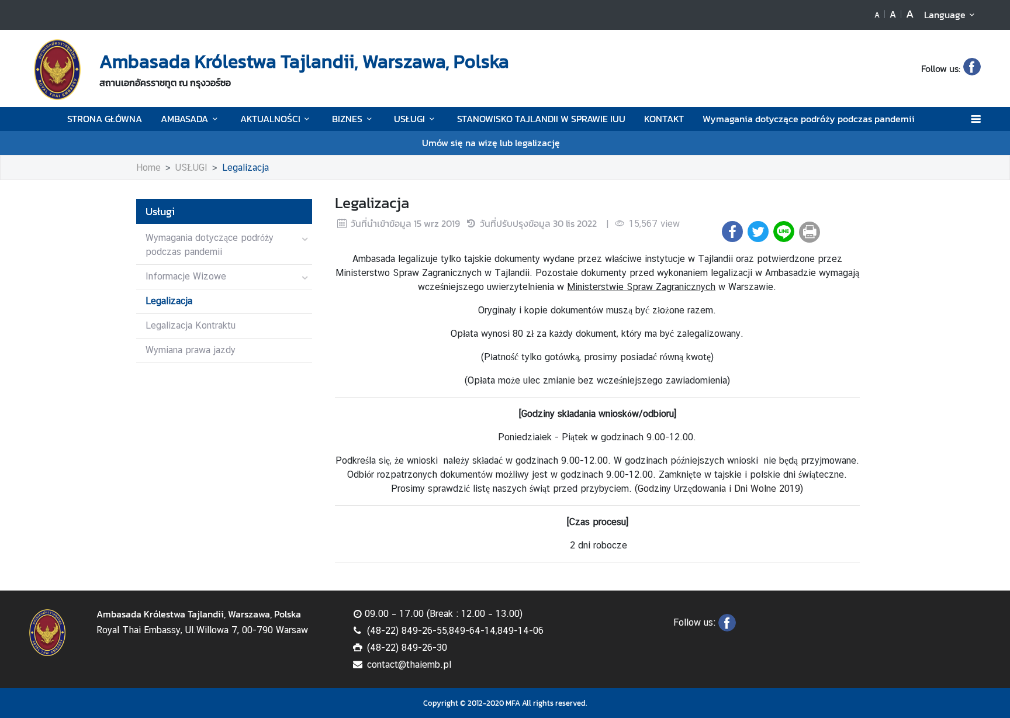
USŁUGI (409, 119)
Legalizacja (245, 167)
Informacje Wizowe (186, 276)
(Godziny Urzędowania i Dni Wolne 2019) (719, 488)
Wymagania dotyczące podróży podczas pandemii (809, 119)
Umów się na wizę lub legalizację (491, 143)
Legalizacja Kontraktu (191, 325)
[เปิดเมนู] (975, 119)
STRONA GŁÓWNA (104, 119)
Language (945, 15)
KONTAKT (664, 119)
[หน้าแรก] (57, 69)
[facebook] (972, 68)
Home (148, 167)
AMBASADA (184, 119)
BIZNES (347, 119)
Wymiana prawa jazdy (191, 349)
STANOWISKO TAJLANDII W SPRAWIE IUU (541, 119)
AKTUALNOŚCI (270, 119)
